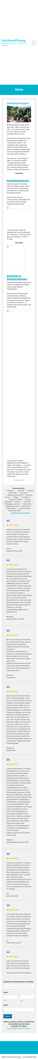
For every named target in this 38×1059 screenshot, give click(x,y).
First (5, 1000)
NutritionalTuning (13, 40)
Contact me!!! (19, 480)
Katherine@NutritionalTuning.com (19, 1028)
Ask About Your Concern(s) (20, 513)
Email (6, 1005)
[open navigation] (34, 43)
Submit (7, 1016)
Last (21, 1000)
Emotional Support (18, 180)
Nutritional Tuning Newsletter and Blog (18, 982)
